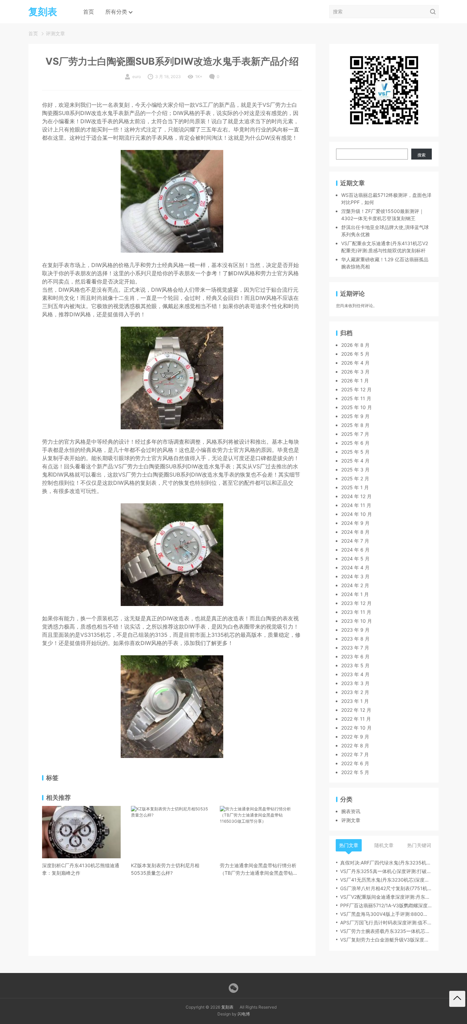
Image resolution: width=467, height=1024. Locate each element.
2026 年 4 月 (355, 363)
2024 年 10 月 (356, 514)
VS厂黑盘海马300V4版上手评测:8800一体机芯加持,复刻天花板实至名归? (386, 914)
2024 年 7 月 (355, 541)
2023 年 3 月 (355, 683)
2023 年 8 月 (355, 639)
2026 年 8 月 (355, 345)
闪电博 (244, 1013)
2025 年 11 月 (356, 398)
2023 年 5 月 (355, 665)
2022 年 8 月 (355, 745)
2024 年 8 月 (355, 532)
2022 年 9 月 (355, 736)
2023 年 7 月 (355, 647)
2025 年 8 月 (355, 425)
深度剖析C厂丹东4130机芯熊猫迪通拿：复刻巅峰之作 (80, 869)
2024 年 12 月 (356, 496)
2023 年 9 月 (355, 630)
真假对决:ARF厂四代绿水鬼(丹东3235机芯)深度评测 (386, 862)
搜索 (421, 154)
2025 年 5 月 (355, 452)
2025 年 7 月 (355, 434)
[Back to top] (457, 999)
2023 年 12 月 (356, 603)
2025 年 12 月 (356, 389)
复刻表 (227, 1007)
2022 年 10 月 (356, 728)
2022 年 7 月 (355, 754)
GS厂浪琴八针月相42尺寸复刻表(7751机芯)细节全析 (386, 888)
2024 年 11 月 (356, 505)
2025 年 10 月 (356, 407)
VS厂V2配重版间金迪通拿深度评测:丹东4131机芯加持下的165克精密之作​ (386, 897)
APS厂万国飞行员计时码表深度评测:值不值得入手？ (386, 922)
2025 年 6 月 (355, 443)
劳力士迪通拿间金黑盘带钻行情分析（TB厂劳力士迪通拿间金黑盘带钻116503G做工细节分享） (258, 869)
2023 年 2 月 (355, 692)
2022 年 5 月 (355, 772)
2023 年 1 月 (355, 701)
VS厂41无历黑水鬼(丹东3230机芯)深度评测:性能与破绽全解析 (386, 880)
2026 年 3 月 (355, 372)
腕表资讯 (350, 811)
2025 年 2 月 (355, 478)
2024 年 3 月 (355, 576)
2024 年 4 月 (355, 567)
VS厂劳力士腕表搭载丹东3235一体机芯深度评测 (386, 931)
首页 (88, 11)
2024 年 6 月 (355, 550)
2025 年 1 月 (355, 487)
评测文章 (55, 33)
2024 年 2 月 (355, 585)
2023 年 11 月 (356, 612)
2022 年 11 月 (356, 719)
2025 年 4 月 (355, 461)
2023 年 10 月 (356, 621)
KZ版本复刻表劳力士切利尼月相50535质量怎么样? (165, 869)
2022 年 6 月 (355, 763)
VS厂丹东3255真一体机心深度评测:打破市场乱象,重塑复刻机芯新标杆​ (386, 871)
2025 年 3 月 (355, 469)
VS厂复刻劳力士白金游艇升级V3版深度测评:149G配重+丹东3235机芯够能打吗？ (386, 940)
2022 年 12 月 (356, 710)
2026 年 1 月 (355, 380)
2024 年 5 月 (355, 558)
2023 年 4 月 (355, 674)
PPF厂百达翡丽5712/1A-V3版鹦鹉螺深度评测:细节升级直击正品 (386, 905)
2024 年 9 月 (355, 523)
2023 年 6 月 (355, 656)
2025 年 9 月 (355, 416)
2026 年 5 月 (355, 354)
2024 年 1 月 (355, 594)
